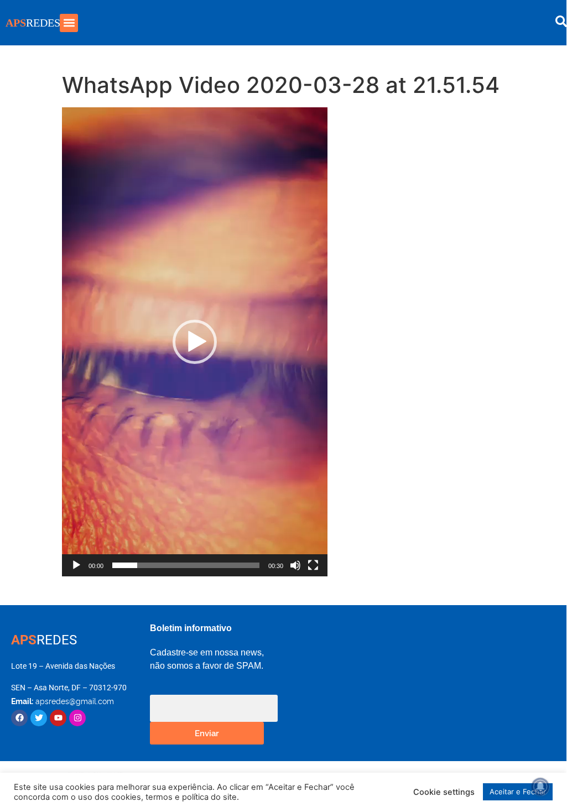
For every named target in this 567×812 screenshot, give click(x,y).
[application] (194, 341)
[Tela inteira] (313, 565)
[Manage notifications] (540, 786)
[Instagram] (77, 718)
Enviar (207, 732)
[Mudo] (295, 565)
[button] (69, 23)
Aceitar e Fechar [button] (518, 791)
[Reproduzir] (76, 565)
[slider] (185, 565)
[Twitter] (38, 718)
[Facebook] (19, 718)
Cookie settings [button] (444, 792)
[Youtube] (58, 718)
